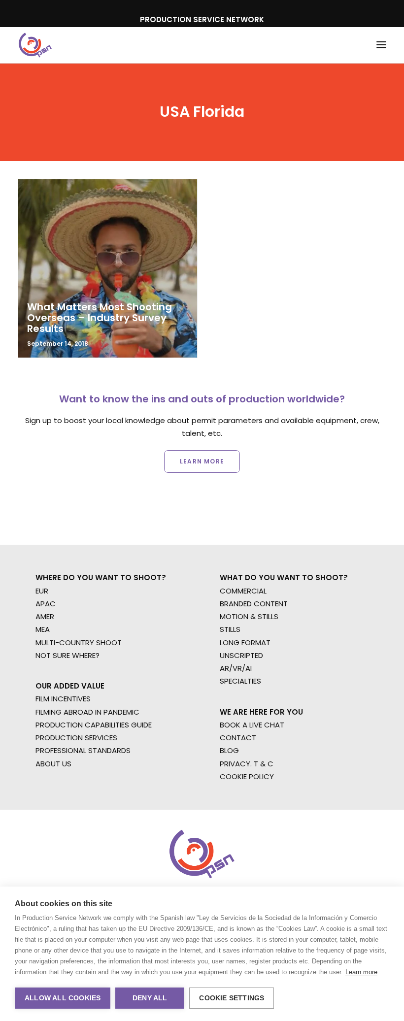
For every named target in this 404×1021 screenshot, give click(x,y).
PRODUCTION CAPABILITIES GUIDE (93, 725)
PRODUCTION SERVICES (76, 737)
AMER (44, 616)
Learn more (361, 972)
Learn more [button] (202, 461)
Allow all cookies (63, 998)
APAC (45, 603)
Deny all (150, 998)
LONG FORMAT (245, 642)
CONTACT (238, 737)
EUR (41, 591)
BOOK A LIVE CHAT (252, 725)
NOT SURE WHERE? (67, 655)
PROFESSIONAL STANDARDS (83, 750)
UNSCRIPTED (241, 655)
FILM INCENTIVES (63, 698)
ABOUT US (53, 763)
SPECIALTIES (240, 681)
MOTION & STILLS (249, 616)
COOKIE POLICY (247, 776)
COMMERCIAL (243, 591)
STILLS (230, 629)
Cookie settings (231, 998)
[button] (381, 45)
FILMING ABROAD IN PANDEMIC (87, 712)
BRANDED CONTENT (254, 603)
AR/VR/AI (236, 668)
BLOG (229, 750)
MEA (42, 629)
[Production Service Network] (35, 45)
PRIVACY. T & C (246, 763)
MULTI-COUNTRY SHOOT (78, 642)
